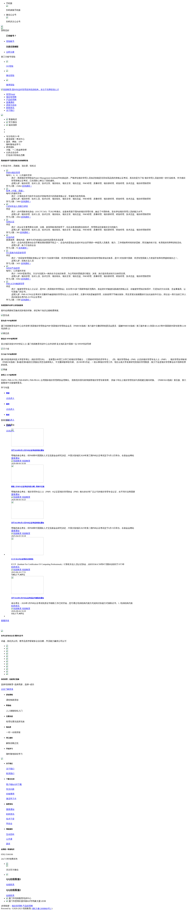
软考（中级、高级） (15, 191)
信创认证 (10, 222)
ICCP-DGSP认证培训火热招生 (22, 559)
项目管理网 (11, 97)
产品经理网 (11, 100)
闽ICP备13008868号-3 (41, 908)
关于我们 (10, 110)
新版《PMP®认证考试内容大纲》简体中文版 (27, 486)
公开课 (9, 839)
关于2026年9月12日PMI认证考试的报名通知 (27, 450)
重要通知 (15, 458)
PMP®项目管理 (13, 172)
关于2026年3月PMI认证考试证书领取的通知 (27, 598)
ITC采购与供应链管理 (16, 253)
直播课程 (10, 102)
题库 (8, 844)
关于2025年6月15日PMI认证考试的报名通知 (27, 523)
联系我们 (10, 773)
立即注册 (10, 52)
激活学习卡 (11, 798)
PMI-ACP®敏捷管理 (15, 284)
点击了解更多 (7, 689)
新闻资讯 (10, 108)
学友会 (9, 823)
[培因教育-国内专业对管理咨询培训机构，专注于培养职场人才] (30, 89)
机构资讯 (15, 567)
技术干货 (10, 819)
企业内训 (10, 237)
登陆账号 (10, 41)
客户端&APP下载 (14, 784)
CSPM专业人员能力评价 (17, 206)
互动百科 (10, 834)
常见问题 (10, 789)
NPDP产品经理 (13, 268)
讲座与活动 (11, 105)
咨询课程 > (27, 186)
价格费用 (10, 794)
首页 (10, 94)
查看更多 (5, 620)
